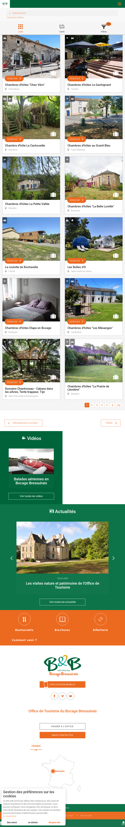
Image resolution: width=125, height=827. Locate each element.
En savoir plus (9, 816)
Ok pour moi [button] (54, 822)
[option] (62, 558)
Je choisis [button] (33, 822)
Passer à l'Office (62, 726)
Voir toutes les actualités (62, 602)
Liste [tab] (20, 31)
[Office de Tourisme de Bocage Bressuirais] (62, 666)
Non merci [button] (12, 822)
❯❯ (119, 405)
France (36, 746)
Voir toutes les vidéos (31, 496)
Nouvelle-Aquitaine (59, 746)
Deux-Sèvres (85, 746)
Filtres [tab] (104, 31)
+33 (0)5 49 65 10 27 (62, 718)
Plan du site (85, 815)
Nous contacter (62, 735)
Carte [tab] (61, 31)
